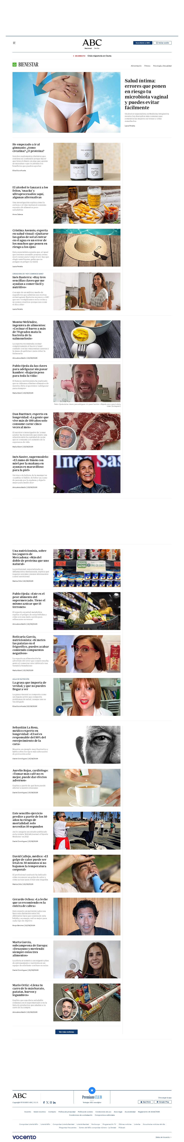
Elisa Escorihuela (19, 706)
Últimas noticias (125, 1124)
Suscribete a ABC (143, 43)
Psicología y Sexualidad (162, 66)
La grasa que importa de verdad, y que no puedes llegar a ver (29, 686)
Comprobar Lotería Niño (28, 1124)
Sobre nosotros (40, 1112)
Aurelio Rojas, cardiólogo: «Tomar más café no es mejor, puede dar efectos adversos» (30, 775)
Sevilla (96, 48)
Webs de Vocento (163, 1137)
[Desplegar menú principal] (14, 43)
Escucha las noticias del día (154, 1124)
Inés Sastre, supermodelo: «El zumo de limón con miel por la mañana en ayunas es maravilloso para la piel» (31, 463)
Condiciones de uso (103, 1112)
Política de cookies (85, 1112)
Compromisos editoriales (105, 1115)
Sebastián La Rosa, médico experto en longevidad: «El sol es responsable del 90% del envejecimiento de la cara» (29, 736)
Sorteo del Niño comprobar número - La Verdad (97, 1127)
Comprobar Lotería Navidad (63, 1124)
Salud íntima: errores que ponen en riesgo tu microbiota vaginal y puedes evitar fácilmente (146, 94)
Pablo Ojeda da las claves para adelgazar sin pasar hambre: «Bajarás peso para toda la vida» (30, 371)
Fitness (147, 66)
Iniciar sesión (164, 43)
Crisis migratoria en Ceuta (99, 56)
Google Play (164, 1102)
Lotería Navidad (83, 1124)
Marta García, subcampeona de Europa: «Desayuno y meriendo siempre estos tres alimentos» (30, 948)
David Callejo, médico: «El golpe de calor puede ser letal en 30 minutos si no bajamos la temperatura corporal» (30, 862)
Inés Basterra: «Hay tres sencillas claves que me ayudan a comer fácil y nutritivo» (29, 282)
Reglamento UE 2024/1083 (149, 1112)
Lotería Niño (45, 1124)
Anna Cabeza (18, 214)
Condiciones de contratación (80, 1115)
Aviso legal (118, 1112)
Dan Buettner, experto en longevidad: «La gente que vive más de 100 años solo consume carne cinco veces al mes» (31, 420)
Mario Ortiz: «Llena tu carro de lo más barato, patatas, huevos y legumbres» (29, 990)
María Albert (17, 393)
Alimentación (136, 66)
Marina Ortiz (17, 581)
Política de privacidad (67, 1112)
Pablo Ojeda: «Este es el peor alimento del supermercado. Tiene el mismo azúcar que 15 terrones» (29, 600)
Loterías (137, 1124)
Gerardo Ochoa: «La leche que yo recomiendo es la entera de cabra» (30, 902)
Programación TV (109, 1124)
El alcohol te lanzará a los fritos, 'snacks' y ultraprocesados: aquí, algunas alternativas (30, 192)
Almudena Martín (19, 358)
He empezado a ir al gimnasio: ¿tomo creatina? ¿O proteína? (28, 147)
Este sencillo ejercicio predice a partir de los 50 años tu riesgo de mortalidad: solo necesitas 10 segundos (30, 819)
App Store (147, 1102)
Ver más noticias (66, 1032)
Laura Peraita (130, 126)
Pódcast (122, 1127)
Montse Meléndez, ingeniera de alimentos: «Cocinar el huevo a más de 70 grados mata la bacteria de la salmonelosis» (29, 330)
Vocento (27, 1112)
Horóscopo (95, 1124)
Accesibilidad (130, 1112)
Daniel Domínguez (20, 758)
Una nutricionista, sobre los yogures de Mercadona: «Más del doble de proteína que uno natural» (31, 557)
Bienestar (28, 64)
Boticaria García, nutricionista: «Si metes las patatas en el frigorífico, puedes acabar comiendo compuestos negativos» (31, 645)
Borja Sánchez (18, 925)
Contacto (52, 1112)
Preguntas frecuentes (67, 1127)
